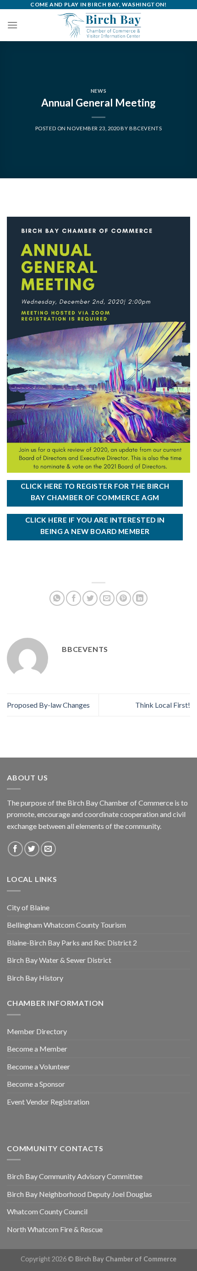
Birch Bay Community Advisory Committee (74, 1176)
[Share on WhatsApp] (57, 598)
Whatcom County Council (47, 1211)
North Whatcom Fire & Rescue (55, 1229)
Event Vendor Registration (48, 1101)
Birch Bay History (35, 977)
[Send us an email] (48, 848)
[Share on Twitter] (90, 598)
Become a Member (37, 1048)
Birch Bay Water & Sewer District (59, 960)
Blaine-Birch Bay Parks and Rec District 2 (72, 942)
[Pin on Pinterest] (123, 598)
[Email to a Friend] (107, 598)
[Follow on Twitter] (31, 848)
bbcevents (145, 128)
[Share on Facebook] (73, 598)
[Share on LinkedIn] (140, 598)
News (98, 91)
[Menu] (12, 25)
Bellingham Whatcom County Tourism (66, 924)
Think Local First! (162, 704)
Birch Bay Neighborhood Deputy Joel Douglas (79, 1194)
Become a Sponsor (36, 1083)
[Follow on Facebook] (15, 848)
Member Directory (37, 1031)
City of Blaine (28, 907)
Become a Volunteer (38, 1066)
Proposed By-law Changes (48, 704)
